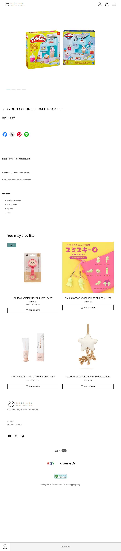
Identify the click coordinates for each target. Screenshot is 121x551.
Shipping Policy (74, 485)
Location (10, 421)
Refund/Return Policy (59, 485)
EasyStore (34, 410)
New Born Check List (14, 425)
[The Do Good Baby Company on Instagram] (16, 438)
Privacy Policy (46, 485)
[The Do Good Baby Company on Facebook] (9, 438)
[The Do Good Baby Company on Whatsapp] (22, 438)
